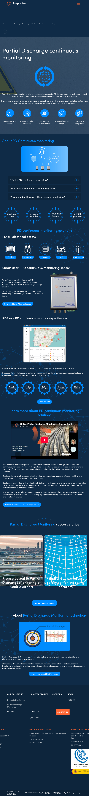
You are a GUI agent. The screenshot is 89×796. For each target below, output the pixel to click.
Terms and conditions (57, 793)
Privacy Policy (48, 793)
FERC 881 (71, 699)
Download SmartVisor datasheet (17, 304)
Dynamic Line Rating (16, 699)
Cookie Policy (40, 793)
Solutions (34, 24)
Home (5, 24)
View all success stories (44, 603)
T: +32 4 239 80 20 (36, 739)
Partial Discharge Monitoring (18, 24)
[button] (78, 3)
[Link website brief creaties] (31, 792)
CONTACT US (62, 712)
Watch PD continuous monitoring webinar (22, 504)
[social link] (73, 793)
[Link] (18, 4)
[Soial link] (79, 793)
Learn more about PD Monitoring (45, 674)
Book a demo (44, 401)
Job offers (35, 717)
